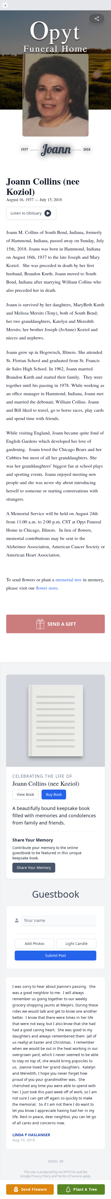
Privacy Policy (41, 1176)
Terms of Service (70, 1176)
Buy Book (54, 794)
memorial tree (69, 579)
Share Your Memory (34, 867)
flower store (47, 588)
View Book (25, 794)
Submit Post (55, 955)
